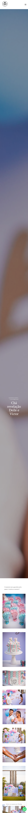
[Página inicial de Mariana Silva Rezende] (5, 4)
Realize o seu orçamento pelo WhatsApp (14, 804)
